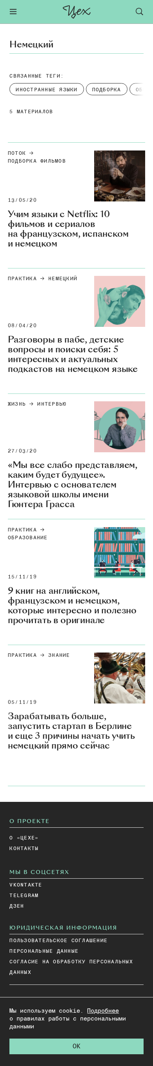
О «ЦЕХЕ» (23, 838)
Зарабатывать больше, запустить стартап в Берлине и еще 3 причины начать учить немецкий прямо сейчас (71, 731)
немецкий (62, 278)
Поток (17, 153)
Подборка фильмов (37, 161)
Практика (22, 278)
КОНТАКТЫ (23, 848)
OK (76, 1046)
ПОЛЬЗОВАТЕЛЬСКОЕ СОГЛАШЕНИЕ (58, 940)
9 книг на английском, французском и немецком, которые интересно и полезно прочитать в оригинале (72, 605)
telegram (23, 895)
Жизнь (17, 404)
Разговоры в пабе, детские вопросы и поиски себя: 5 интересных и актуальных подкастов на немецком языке (73, 354)
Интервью (51, 404)
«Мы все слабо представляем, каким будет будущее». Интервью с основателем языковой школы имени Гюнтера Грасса (72, 484)
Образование (28, 537)
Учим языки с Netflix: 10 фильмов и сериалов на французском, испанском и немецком (68, 228)
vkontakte (25, 885)
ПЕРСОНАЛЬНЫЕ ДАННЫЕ (43, 951)
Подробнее (103, 1011)
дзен (16, 906)
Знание (59, 655)
